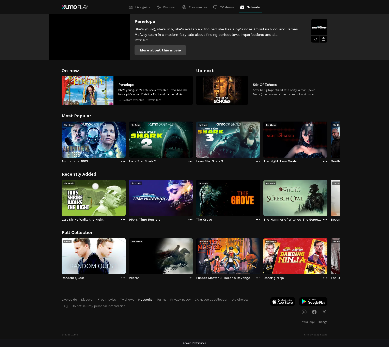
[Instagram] (304, 312)
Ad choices (240, 299)
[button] (160, 50)
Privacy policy (180, 299)
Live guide (142, 7)
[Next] (327, 138)
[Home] (75, 7)
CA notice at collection (211, 299)
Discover (169, 7)
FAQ (65, 306)
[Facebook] (314, 312)
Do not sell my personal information (98, 306)
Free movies (198, 7)
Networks (254, 7)
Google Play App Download (313, 302)
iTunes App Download (282, 302)
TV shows (227, 7)
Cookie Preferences (194, 343)
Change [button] (322, 322)
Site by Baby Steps (315, 334)
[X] (324, 312)
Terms (161, 299)
